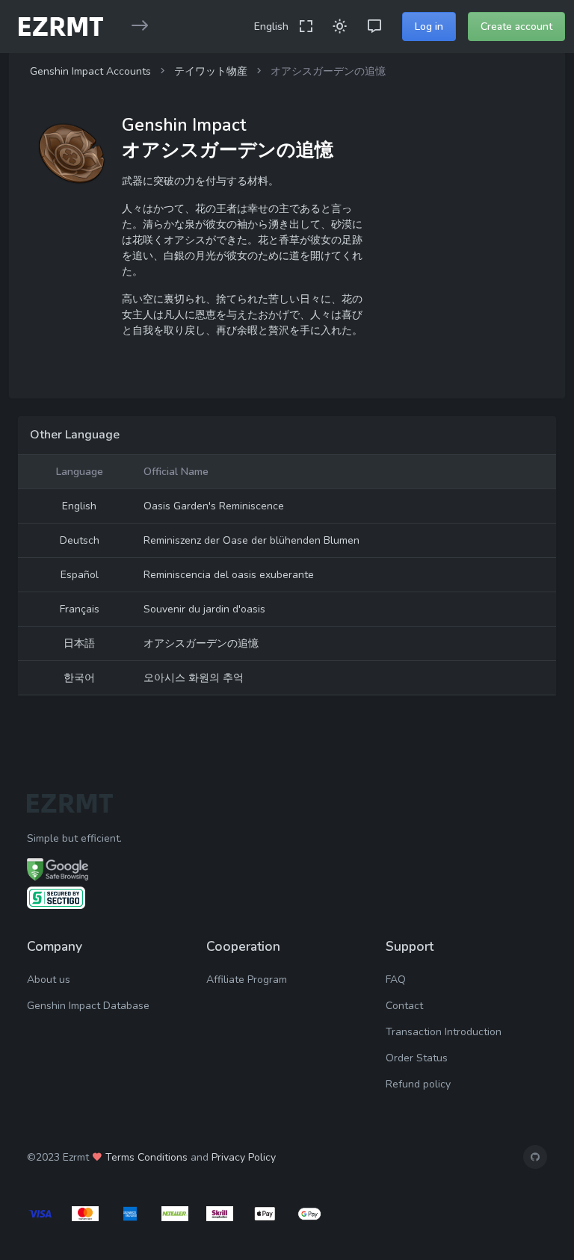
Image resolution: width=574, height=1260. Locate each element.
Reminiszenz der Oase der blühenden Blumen (251, 540)
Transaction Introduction (444, 1032)
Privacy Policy (244, 1157)
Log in (429, 26)
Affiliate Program (246, 979)
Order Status (417, 1058)
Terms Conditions (146, 1157)
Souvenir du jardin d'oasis (204, 609)
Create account (516, 26)
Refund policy (418, 1084)
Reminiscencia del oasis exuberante (229, 575)
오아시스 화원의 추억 (194, 678)
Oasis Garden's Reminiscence (214, 506)
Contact (404, 1006)
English (271, 26)
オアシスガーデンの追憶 (201, 643)
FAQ (396, 979)
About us (48, 979)
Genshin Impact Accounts (90, 71)
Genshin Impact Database (88, 1006)
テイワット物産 (210, 71)
